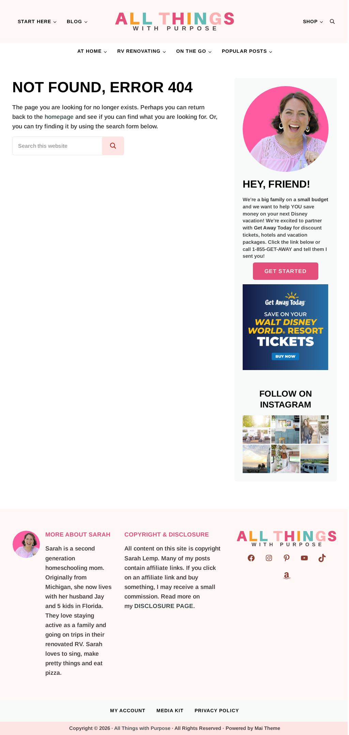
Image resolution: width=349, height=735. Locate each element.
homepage (59, 116)
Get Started (285, 271)
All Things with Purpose (142, 728)
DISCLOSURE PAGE (163, 606)
